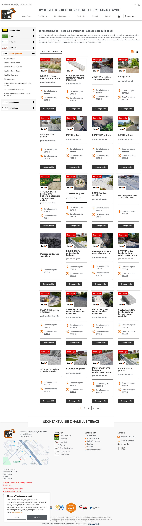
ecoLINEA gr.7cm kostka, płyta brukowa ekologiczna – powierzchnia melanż (50, 196)
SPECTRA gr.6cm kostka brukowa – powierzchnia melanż (128, 253)
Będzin (93, 519)
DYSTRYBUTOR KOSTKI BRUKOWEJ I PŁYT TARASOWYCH (79, 10)
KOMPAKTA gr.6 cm (101, 135)
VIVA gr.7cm (124, 76)
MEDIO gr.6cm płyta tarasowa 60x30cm (101, 252)
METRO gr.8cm (73, 135)
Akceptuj (37, 517)
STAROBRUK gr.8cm (75, 368)
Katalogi (95, 16)
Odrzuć (16, 517)
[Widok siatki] (132, 52)
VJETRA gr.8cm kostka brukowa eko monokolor (75, 311)
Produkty (41, 16)
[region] (27, 507)
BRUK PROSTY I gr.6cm (47, 135)
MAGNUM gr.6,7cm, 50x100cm (49, 311)
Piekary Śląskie (78, 517)
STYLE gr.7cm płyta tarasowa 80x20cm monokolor (75, 77)
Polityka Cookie (17, 512)
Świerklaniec (94, 517)
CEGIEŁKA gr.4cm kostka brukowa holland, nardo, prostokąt (126, 313)
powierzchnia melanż (47, 82)
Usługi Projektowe (60, 16)
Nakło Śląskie (61, 517)
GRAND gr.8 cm (125, 135)
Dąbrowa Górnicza (77, 519)
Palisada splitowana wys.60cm (49, 255)
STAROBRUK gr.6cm (75, 193)
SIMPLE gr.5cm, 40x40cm (99, 194)
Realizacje (81, 16)
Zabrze (52, 521)
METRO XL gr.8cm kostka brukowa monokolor (100, 311)
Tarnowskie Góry (71, 521)
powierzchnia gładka (73, 83)
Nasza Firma (26, 16)
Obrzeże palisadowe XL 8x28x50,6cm (127, 196)
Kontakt (107, 16)
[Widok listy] (137, 52)
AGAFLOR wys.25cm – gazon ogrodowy (101, 78)
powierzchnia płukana (125, 139)
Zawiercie (103, 519)
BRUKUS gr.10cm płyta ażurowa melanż (50, 77)
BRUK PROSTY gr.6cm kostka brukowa (73, 253)
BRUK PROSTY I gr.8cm (125, 369)
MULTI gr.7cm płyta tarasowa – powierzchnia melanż (102, 370)
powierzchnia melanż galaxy (50, 316)
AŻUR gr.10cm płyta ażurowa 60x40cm (49, 370)
